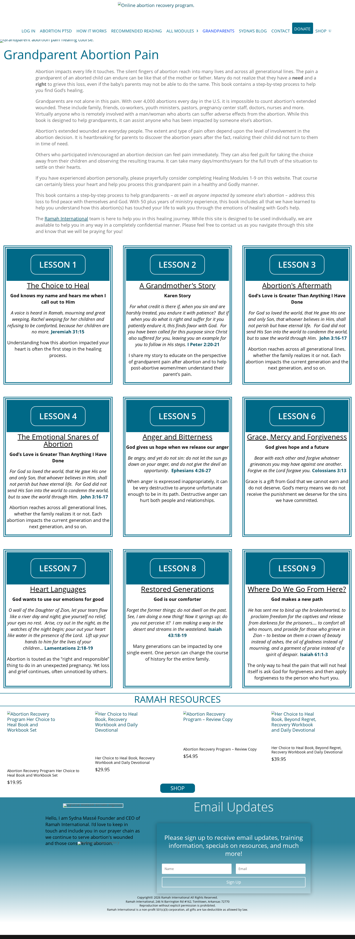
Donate (302, 29)
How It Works (91, 31)
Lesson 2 (177, 264)
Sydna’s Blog (253, 31)
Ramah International (66, 218)
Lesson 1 (58, 264)
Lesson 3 (297, 264)
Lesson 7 (58, 568)
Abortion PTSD (56, 31)
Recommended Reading (136, 31)
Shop (320, 31)
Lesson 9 (297, 568)
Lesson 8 (177, 568)
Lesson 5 (177, 416)
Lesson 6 (297, 416)
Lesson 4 (58, 416)
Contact (280, 31)
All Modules (180, 31)
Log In (28, 31)
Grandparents (218, 31)
